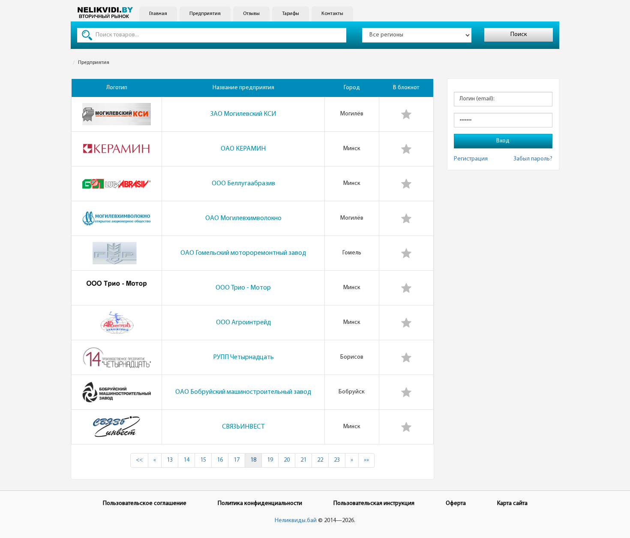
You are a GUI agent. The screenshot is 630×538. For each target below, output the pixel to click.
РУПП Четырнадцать (243, 357)
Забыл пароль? (532, 159)
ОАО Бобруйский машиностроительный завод (243, 392)
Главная (158, 13)
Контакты (332, 13)
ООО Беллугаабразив (243, 183)
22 (320, 460)
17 (237, 460)
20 (287, 460)
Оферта (456, 503)
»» (366, 460)
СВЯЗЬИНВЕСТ (243, 426)
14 (186, 460)
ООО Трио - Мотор (243, 287)
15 (203, 460)
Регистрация (471, 159)
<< (139, 460)
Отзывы (251, 13)
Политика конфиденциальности (260, 503)
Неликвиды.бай (296, 520)
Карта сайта (512, 503)
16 (220, 460)
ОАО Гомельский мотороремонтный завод (243, 253)
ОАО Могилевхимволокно (243, 218)
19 (270, 460)
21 (303, 460)
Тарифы (290, 13)
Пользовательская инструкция (373, 503)
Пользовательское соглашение (144, 503)
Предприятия (205, 13)
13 (170, 460)
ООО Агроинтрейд (243, 322)
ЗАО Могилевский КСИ (243, 114)
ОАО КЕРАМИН (243, 148)
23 (337, 460)
